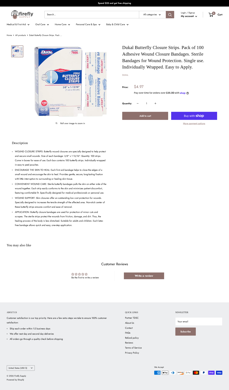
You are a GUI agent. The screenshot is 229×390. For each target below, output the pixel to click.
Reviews (129, 342)
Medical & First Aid (16, 24)
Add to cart (145, 116)
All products (20, 35)
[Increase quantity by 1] (155, 103)
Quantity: (127, 103)
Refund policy (132, 337)
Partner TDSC (132, 317)
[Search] (170, 14)
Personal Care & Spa (86, 24)
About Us (129, 323)
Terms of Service (133, 347)
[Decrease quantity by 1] (137, 103)
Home (9, 35)
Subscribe (185, 331)
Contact (129, 328)
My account (187, 16)
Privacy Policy (132, 352)
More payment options (194, 123)
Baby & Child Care (115, 24)
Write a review (144, 276)
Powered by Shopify (15, 379)
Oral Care (40, 24)
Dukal (125, 75)
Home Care (60, 24)
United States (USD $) (18, 367)
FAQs (127, 332)
